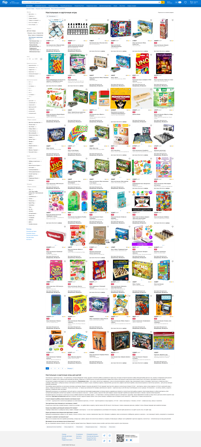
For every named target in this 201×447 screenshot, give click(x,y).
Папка (35, 171)
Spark (32, 203)
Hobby (33, 128)
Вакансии (79, 438)
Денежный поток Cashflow (54, 426)
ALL (31, 209)
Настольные (35, 41)
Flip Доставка (30, 237)
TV (32, 217)
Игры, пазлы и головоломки (58, 8)
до (33, 59)
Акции (115, 5)
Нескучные (34, 135)
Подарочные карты (92, 5)
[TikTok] (104, 441)
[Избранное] (185, 2)
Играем (34, 145)
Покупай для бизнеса (66, 5)
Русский (33, 152)
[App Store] (131, 440)
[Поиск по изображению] (159, 2)
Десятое (35, 122)
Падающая (34, 178)
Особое (33, 224)
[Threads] (110, 441)
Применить (41, 59)
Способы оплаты (30, 233)
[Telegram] (104, 435)
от (27, 59)
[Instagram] (110, 435)
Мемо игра (103, 426)
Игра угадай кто (68, 426)
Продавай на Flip (53, 5)
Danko (32, 139)
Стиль (33, 131)
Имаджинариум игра (91, 426)
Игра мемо (112, 426)
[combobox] (91, 2)
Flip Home (122, 5)
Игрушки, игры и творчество (43, 8)
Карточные (35, 42)
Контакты (29, 239)
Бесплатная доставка (105, 5)
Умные (33, 124)
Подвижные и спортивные (35, 48)
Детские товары (30, 8)
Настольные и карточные (36, 38)
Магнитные (35, 165)
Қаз (176, 2)
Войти (168, 1)
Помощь (64, 434)
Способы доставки (31, 231)
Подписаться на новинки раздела (166, 12)
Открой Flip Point (79, 5)
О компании (79, 434)
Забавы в (35, 161)
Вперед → (70, 368)
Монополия (79, 426)
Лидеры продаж (131, 5)
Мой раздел (169, 2)
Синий (33, 174)
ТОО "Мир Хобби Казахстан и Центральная (36, 193)
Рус (180, 2)
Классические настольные (35, 45)
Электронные (35, 51)
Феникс (34, 150)
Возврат (64, 438)
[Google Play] (127, 440)
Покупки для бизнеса (32, 235)
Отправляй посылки (40, 5)
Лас (32, 126)
